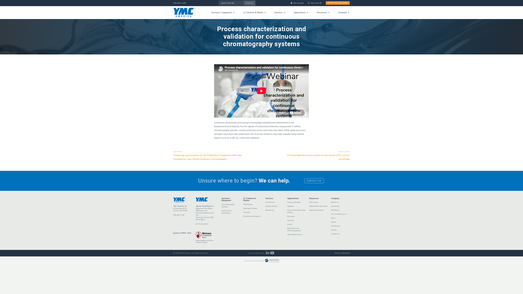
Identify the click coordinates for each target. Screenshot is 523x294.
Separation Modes (250, 208)
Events (333, 222)
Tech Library (313, 202)
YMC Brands (248, 204)
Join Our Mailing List (339, 214)
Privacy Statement (342, 253)
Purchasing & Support (251, 216)
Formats (246, 212)
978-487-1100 (179, 3)
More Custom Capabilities (226, 212)
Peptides (290, 206)
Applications (300, 12)
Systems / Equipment (221, 12)
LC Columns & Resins (253, 12)
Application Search (316, 210)
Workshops (269, 210)
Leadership (335, 206)
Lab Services (270, 202)
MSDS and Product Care (318, 206)
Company (342, 12)
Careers (334, 230)
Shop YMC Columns (338, 3)
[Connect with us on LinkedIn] (267, 253)
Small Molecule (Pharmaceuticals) (294, 229)
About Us (335, 202)
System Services (271, 206)
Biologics (291, 216)
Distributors (335, 226)
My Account (299, 3)
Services (278, 12)
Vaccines (290, 220)
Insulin (289, 224)
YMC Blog (335, 210)
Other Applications (294, 234)
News (333, 218)
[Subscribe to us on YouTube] (272, 253)
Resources (322, 12)
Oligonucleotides (294, 202)
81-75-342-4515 (202, 224)
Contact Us (314, 181)
